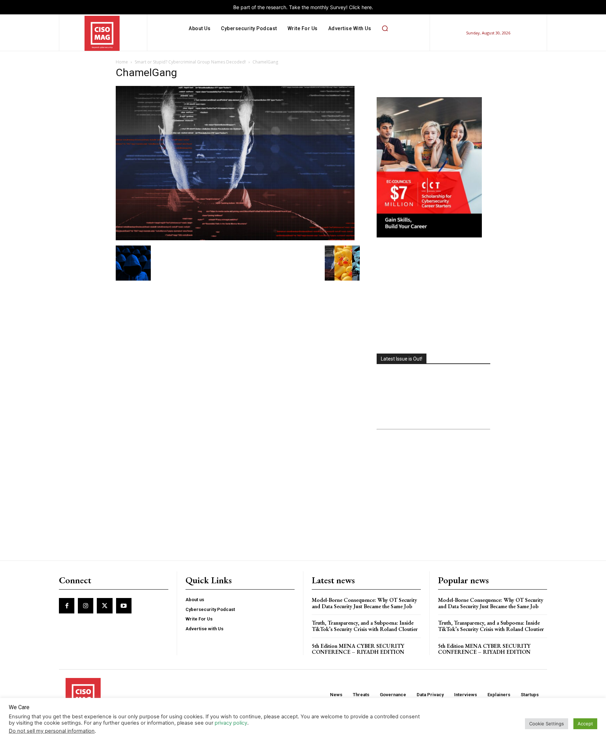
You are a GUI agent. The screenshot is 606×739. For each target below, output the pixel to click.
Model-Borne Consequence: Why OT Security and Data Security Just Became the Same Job (364, 603)
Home (122, 62)
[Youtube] (124, 605)
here (367, 7)
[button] (384, 28)
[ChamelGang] (235, 238)
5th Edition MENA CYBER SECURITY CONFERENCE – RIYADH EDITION (358, 649)
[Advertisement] (433, 296)
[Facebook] (66, 605)
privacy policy (231, 723)
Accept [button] (585, 723)
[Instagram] (85, 605)
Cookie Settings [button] (546, 723)
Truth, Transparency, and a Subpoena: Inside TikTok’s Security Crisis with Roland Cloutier (365, 626)
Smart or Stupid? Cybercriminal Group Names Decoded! (190, 62)
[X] (104, 605)
